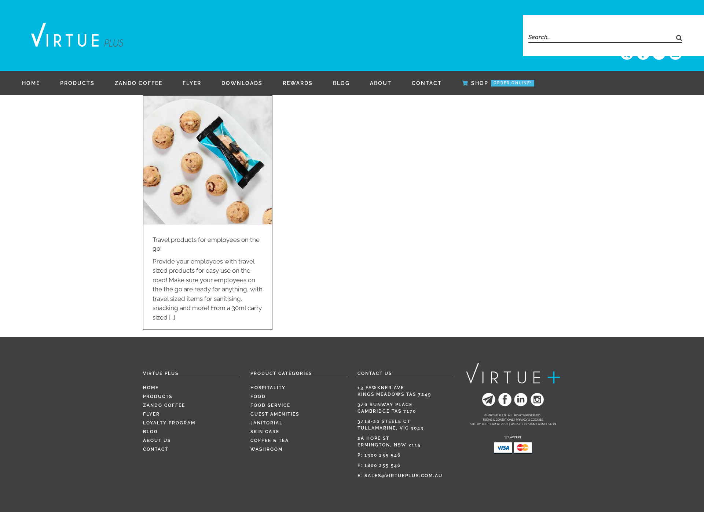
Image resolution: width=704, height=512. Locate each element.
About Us (157, 440)
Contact (155, 449)
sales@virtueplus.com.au (403, 475)
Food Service (270, 405)
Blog (150, 431)
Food (258, 396)
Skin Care (264, 431)
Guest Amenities (274, 414)
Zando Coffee (164, 405)
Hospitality (268, 387)
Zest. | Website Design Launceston (528, 424)
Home (151, 387)
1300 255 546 (382, 455)
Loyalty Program (169, 423)
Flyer (151, 414)
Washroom (266, 449)
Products (157, 396)
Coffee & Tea (269, 440)
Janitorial (266, 423)
